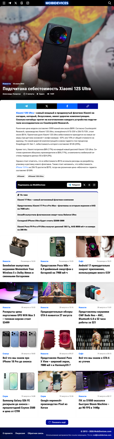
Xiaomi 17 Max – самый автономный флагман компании (45, 200)
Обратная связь (35, 433)
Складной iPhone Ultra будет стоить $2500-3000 (40, 220)
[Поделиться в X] (47, 106)
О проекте (8, 433)
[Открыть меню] (4, 3)
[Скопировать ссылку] (87, 106)
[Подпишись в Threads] (22, 3)
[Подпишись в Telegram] (10, 3)
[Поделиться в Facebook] (67, 106)
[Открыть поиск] (110, 3)
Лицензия (20, 433)
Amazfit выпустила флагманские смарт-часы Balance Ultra (46, 215)
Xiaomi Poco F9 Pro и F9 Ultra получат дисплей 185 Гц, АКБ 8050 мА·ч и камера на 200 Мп (56, 228)
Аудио (41, 94)
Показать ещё (59, 422)
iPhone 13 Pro (22, 167)
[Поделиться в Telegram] (26, 106)
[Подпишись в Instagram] (28, 3)
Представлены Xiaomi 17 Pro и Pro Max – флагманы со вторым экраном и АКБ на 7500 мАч (56, 207)
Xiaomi (21, 176)
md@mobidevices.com (102, 435)
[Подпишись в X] (16, 3)
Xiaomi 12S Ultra (25, 113)
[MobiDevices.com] (57, 3)
